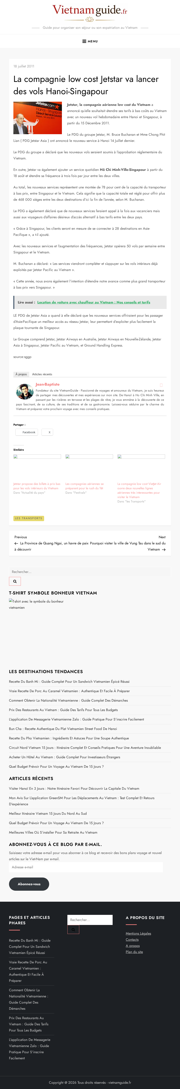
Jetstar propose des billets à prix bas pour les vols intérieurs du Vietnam (36, 486)
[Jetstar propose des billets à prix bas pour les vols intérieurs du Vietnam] (37, 468)
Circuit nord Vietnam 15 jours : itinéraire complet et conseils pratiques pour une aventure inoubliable (85, 747)
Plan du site (134, 951)
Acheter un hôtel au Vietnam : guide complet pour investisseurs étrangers (64, 757)
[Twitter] (161, 385)
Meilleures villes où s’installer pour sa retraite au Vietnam (53, 832)
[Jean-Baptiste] (25, 391)
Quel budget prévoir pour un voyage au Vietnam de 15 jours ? (56, 766)
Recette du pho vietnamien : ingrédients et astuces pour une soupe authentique (69, 738)
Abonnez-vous (29, 884)
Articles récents (42, 374)
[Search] (15, 581)
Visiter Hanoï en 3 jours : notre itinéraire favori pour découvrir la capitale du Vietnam (74, 788)
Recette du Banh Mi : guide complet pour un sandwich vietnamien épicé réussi (69, 681)
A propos (133, 945)
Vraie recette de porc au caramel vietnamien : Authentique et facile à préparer (69, 690)
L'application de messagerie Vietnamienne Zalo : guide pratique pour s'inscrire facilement (76, 719)
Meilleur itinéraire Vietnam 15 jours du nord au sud (48, 813)
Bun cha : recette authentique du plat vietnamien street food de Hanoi (63, 728)
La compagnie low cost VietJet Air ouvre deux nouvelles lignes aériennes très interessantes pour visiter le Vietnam (139, 490)
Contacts (132, 939)
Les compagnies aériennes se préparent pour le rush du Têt (84, 486)
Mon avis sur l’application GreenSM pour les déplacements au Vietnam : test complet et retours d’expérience (81, 801)
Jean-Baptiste (47, 384)
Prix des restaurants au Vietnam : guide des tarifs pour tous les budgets (63, 709)
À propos (21, 374)
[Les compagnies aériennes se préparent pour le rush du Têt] (89, 468)
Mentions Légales (138, 933)
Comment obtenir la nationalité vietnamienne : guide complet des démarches (68, 700)
